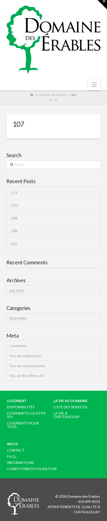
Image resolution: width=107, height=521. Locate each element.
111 (14, 192)
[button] (94, 84)
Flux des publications (26, 356)
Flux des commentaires (27, 366)
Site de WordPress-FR (27, 376)
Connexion (18, 346)
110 (14, 205)
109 (14, 218)
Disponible (18, 318)
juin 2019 (17, 290)
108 (14, 231)
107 (14, 244)
